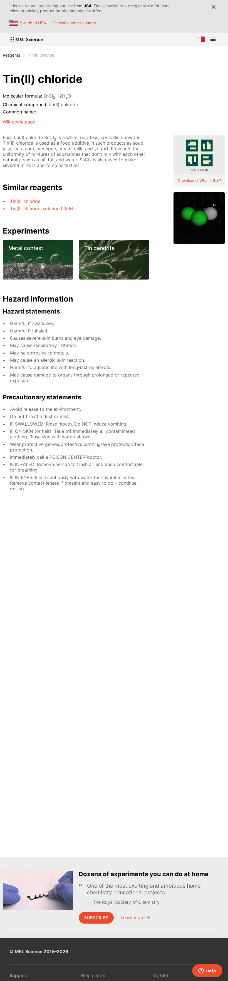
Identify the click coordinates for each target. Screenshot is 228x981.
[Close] (213, 7)
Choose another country (74, 22)
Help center (93, 975)
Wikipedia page (19, 122)
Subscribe (96, 917)
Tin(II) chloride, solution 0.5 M (41, 208)
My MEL (160, 975)
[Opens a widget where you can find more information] (207, 971)
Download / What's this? (199, 180)
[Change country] (200, 39)
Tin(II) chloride (25, 201)
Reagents (11, 55)
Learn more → (135, 917)
